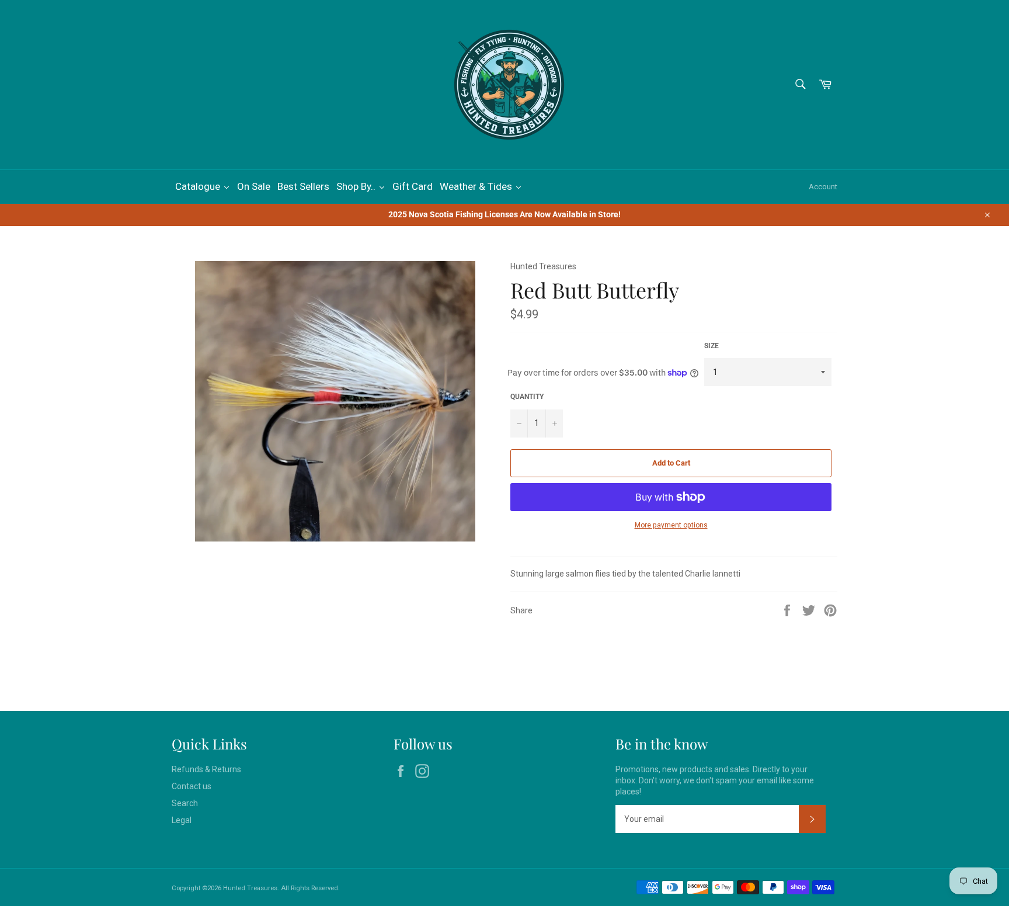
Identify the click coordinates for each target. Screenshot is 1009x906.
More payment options (671, 525)
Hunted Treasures (250, 888)
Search (185, 803)
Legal (182, 820)
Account (823, 186)
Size (711, 346)
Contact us (191, 786)
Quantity (527, 397)
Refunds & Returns (206, 769)
